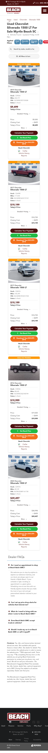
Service (20, 726)
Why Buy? (38, 726)
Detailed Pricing (22, 114)
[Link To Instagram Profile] (38, 722)
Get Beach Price (25, 138)
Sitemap (18, 740)
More (23, 128)
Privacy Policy (26, 740)
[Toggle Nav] (44, 10)
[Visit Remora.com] (36, 746)
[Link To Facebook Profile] (34, 722)
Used (3, 726)
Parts (29, 726)
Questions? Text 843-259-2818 (25, 143)
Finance (11, 726)
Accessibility (37, 740)
